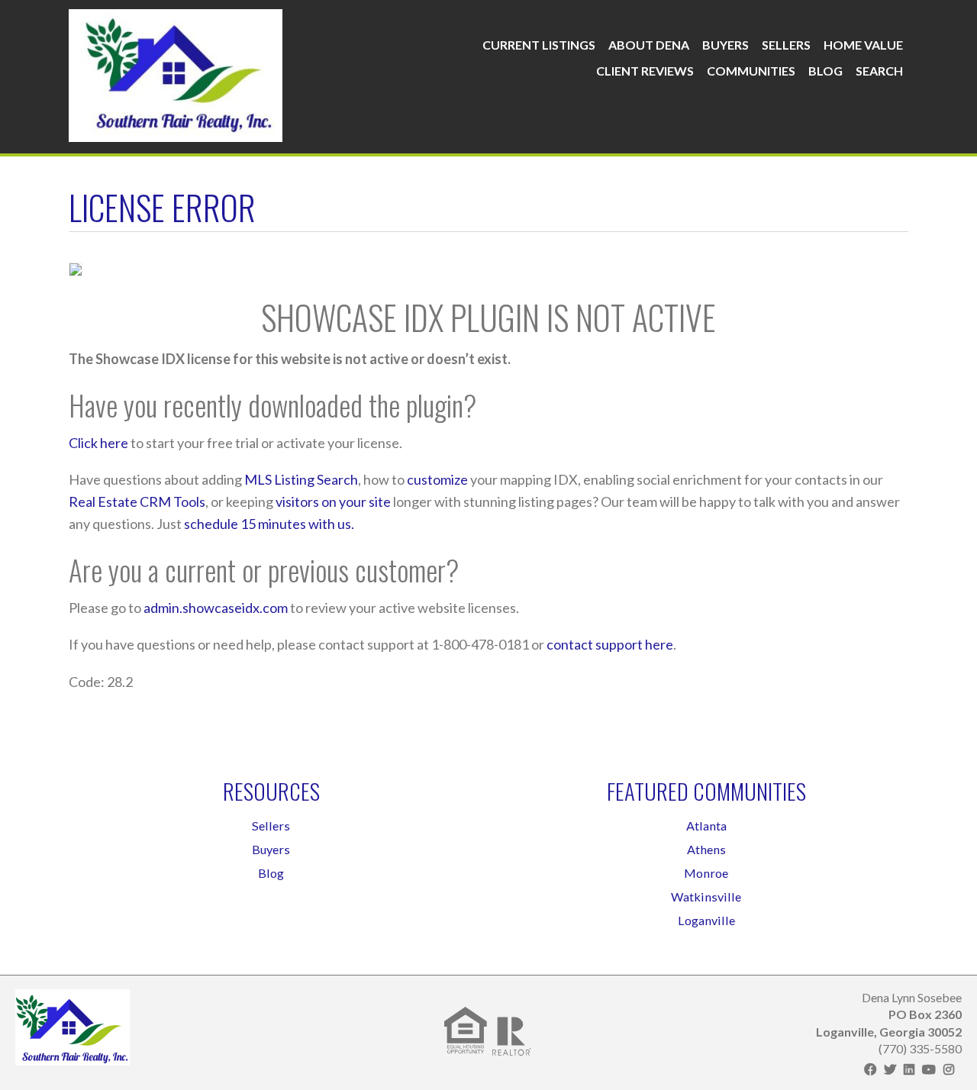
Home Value (863, 44)
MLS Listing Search (301, 479)
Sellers (786, 44)
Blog (825, 70)
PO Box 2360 (925, 1014)
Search (879, 70)
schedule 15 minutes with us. (269, 523)
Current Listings (538, 44)
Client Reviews (645, 70)
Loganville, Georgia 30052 (889, 1031)
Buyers (725, 44)
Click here (98, 442)
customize (437, 479)
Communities (751, 70)
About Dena (648, 44)
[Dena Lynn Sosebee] (175, 72)
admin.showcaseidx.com (215, 607)
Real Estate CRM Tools (137, 501)
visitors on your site (333, 501)
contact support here (610, 644)
